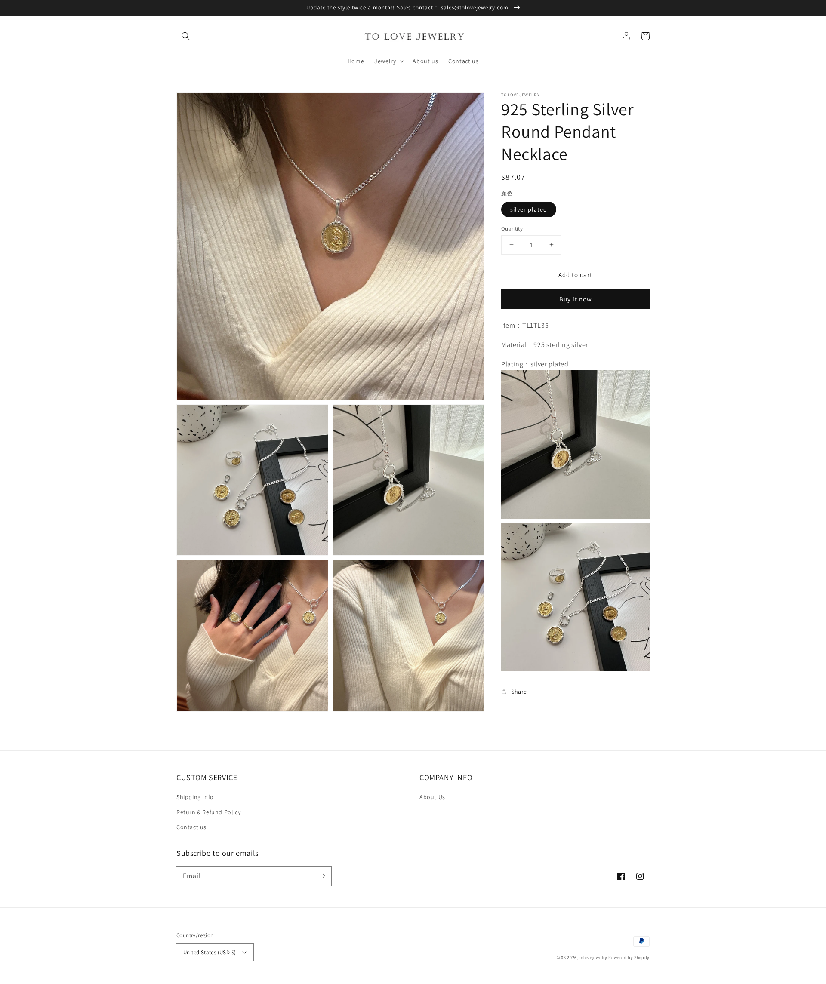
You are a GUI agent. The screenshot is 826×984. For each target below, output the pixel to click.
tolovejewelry (593, 957)
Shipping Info (195, 797)
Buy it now (575, 299)
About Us (432, 797)
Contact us (191, 827)
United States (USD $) (209, 952)
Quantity (512, 228)
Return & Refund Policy (208, 812)
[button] (185, 36)
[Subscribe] (321, 876)
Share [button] (519, 691)
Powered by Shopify (629, 957)
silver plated (528, 209)
